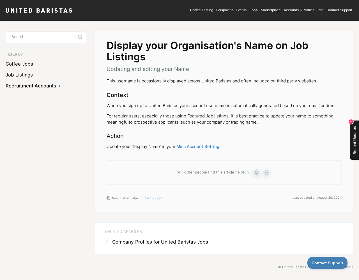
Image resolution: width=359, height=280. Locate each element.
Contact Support (339, 10)
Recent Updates (354, 140)
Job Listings (19, 75)
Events (241, 10)
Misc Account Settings (199, 147)
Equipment (224, 10)
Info (320, 10)
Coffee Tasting (201, 10)
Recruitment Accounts (31, 86)
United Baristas (294, 267)
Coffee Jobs (19, 64)
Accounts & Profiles (299, 10)
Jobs (254, 10)
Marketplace (271, 10)
